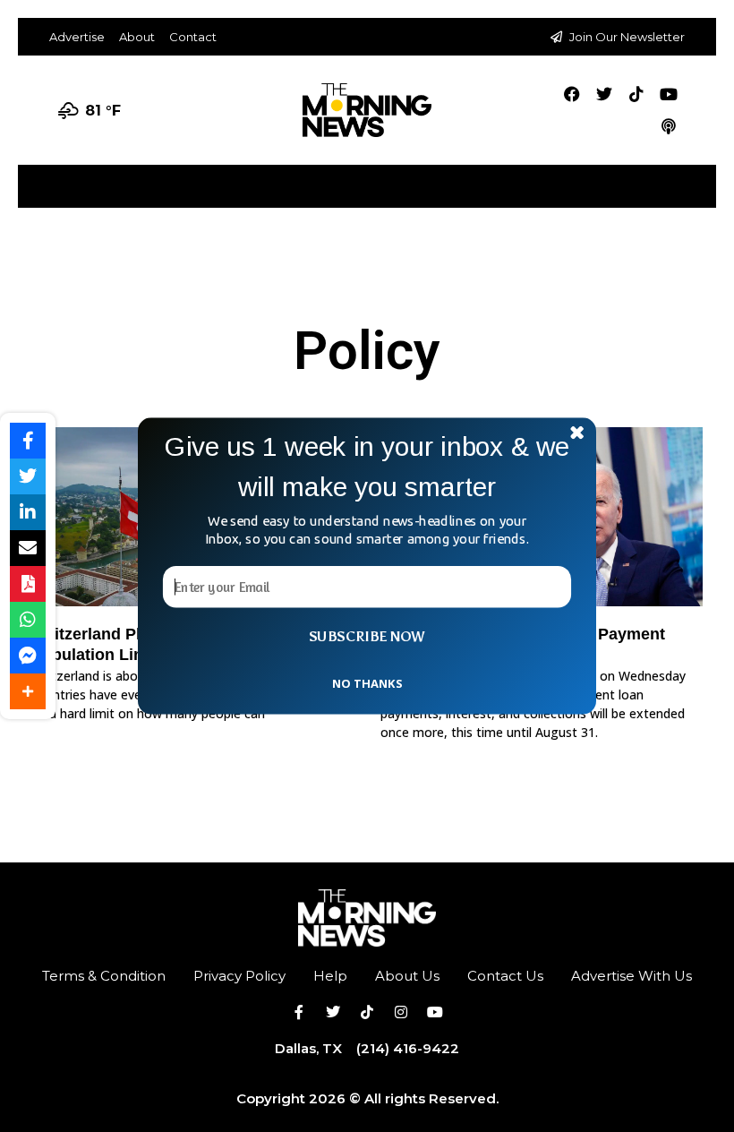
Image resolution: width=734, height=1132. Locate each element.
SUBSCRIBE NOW (367, 637)
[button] (367, 467)
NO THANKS (367, 682)
